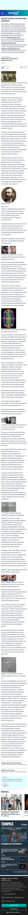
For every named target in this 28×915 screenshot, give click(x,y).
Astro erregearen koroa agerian (9, 865)
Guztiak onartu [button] (14, 905)
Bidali (5, 785)
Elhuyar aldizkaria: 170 (6, 57)
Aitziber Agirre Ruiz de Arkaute (9, 58)
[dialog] (14, 895)
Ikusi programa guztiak (20, 872)
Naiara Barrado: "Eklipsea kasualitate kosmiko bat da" (9, 851)
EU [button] (7, 67)
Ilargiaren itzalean (11, 843)
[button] (2, 13)
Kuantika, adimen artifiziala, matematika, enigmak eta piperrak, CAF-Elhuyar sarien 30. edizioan (10, 814)
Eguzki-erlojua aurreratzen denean (7, 858)
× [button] (26, 877)
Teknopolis (7, 823)
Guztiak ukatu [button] (14, 909)
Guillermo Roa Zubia (6, 60)
